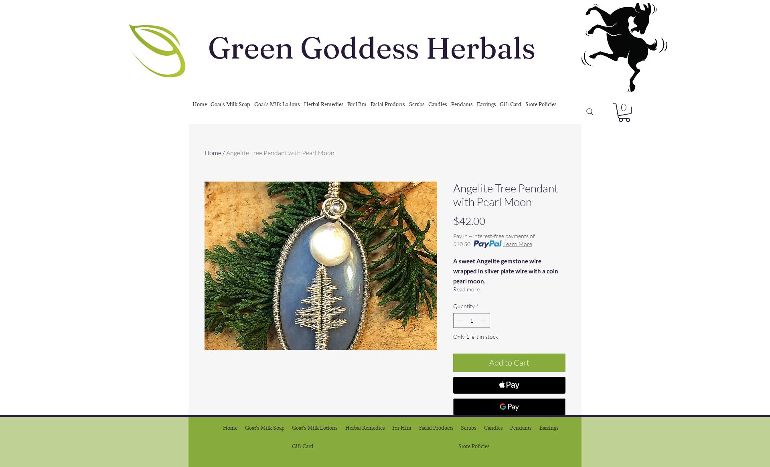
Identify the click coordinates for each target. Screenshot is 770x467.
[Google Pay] (509, 406)
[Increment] (484, 320)
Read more (466, 289)
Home (213, 153)
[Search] (590, 111)
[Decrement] (459, 320)
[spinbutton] (471, 320)
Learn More (517, 244)
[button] (624, 112)
